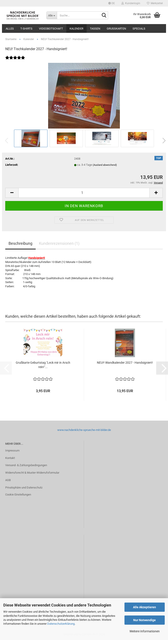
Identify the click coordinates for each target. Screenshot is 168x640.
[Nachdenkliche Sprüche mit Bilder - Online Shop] (22, 15)
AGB (8, 480)
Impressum (12, 450)
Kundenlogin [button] (132, 3)
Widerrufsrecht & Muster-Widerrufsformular (32, 472)
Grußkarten (116, 28)
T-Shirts (26, 28)
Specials (139, 28)
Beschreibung (20, 243)
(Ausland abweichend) (105, 165)
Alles (10, 28)
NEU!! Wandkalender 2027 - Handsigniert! (125, 362)
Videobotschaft (51, 28)
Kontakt (10, 458)
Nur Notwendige (144, 620)
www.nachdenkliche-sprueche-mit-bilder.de (84, 430)
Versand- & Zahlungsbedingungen (26, 465)
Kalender (76, 28)
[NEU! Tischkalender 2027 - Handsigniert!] (84, 95)
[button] (111, 3)
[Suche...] (104, 15)
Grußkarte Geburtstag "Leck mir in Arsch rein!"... (43, 365)
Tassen (95, 28)
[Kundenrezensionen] (15, 60)
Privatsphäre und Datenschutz (23, 487)
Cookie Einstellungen (18, 494)
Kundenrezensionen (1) (59, 243)
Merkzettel (156, 3)
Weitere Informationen (145, 631)
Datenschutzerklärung (61, 623)
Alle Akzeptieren (144, 607)
